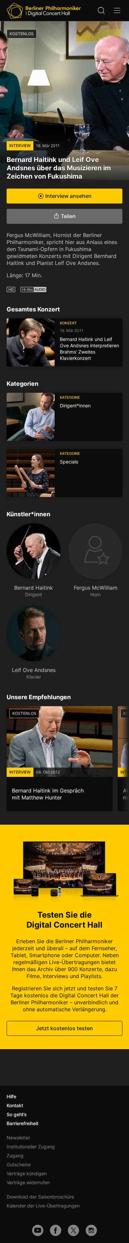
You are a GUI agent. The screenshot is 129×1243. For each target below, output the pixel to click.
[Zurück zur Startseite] (44, 11)
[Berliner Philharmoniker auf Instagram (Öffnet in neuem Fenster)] (91, 1230)
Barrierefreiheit (22, 1123)
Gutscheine (19, 1164)
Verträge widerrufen (28, 1182)
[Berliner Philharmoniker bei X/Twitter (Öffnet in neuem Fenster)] (73, 1230)
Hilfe (11, 1096)
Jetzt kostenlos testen (64, 1028)
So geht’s (17, 1114)
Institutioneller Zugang (31, 1146)
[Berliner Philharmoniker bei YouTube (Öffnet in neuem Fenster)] (37, 1230)
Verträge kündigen (27, 1173)
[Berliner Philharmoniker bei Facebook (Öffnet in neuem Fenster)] (55, 1230)
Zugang (15, 1155)
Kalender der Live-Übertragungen (43, 1205)
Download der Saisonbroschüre (40, 1197)
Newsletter (18, 1137)
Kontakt (15, 1105)
